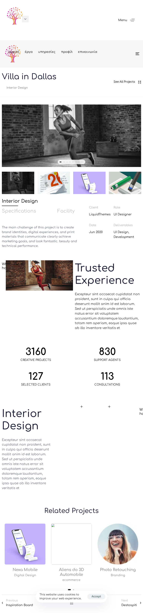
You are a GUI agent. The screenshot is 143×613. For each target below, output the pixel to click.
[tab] (20, 201)
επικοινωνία (87, 52)
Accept (96, 596)
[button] (25, 19)
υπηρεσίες (46, 52)
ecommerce (71, 579)
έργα (29, 52)
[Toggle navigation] (116, 53)
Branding (118, 575)
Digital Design (25, 575)
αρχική (13, 52)
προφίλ (66, 52)
